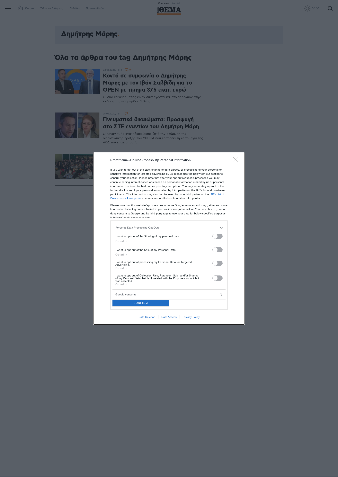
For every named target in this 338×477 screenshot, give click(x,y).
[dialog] (169, 238)
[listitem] (169, 228)
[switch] (217, 236)
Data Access (169, 317)
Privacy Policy (191, 317)
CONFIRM (141, 303)
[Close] (236, 160)
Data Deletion (146, 317)
